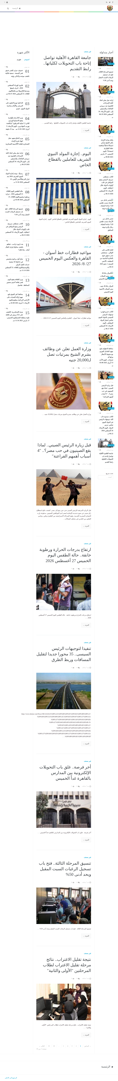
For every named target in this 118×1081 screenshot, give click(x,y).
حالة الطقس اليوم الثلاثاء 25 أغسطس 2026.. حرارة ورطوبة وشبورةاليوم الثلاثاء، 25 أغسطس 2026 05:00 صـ (17, 195)
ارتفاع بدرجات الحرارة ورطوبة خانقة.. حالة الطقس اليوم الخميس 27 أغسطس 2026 (65, 555)
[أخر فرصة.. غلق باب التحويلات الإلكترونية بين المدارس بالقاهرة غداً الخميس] (63, 809)
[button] (6, 2)
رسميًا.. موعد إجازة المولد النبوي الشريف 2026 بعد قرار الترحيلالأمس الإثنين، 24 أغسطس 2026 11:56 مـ (17, 177)
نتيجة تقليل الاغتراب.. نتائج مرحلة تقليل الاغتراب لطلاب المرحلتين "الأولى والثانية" (67, 965)
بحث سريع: (109, 473)
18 (54, 1046)
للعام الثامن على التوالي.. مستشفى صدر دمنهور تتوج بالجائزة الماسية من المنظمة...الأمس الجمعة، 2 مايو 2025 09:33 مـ (106, 258)
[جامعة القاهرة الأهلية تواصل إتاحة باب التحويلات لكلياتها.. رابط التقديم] (105, 443)
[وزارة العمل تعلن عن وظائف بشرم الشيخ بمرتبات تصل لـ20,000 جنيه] (63, 391)
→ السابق (87, 1046)
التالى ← (42, 1046)
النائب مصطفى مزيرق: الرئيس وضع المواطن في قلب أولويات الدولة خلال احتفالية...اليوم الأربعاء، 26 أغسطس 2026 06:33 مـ (106, 185)
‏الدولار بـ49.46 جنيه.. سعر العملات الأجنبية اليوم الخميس (106, 289)
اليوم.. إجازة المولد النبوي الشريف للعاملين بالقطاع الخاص (69, 159)
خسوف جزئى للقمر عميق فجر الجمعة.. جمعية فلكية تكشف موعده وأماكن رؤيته (17, 73)
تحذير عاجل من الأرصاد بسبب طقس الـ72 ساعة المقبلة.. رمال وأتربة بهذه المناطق (106, 224)
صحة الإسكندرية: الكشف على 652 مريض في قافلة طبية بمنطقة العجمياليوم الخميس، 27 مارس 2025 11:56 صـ (17, 316)
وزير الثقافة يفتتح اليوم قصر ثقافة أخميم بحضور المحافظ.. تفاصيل (18, 282)
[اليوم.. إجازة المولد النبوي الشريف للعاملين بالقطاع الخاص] (63, 196)
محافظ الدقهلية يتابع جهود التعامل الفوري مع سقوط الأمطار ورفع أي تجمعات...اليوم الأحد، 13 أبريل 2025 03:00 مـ (106, 357)
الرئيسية (15, 8)
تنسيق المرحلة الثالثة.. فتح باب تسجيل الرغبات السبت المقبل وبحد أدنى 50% (105, 76)
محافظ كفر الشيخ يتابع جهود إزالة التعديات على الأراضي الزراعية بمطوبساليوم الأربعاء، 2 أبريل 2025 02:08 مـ (18, 298)
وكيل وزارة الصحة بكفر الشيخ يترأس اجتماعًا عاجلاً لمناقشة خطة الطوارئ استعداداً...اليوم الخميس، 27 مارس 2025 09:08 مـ (106, 148)
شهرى (19, 59)
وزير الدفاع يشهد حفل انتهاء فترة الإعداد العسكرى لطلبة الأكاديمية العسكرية (17, 141)
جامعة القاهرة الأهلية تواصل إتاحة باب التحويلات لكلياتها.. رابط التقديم (106, 458)
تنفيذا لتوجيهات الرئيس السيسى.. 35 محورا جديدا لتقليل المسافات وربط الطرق (63, 654)
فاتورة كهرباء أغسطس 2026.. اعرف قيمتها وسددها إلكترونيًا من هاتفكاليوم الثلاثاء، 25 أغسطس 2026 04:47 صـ (17, 89)
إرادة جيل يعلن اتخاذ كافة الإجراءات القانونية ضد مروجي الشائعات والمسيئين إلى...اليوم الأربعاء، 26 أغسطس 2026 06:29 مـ (105, 108)
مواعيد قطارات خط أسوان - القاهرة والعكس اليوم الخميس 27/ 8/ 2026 (65, 258)
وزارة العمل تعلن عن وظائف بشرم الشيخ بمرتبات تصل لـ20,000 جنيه (67, 354)
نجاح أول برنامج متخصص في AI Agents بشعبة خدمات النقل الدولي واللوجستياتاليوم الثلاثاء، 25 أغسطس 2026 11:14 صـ (17, 264)
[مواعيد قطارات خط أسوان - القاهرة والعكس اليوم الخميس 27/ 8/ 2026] (63, 295)
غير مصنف (87, 51)
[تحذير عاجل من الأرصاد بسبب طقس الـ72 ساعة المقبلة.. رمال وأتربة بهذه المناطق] (105, 206)
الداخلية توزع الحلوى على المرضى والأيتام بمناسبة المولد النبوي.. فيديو (17, 106)
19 (49, 1046)
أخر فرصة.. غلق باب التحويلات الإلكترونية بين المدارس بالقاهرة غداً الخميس (65, 773)
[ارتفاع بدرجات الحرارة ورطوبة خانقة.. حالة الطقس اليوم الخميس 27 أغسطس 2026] (63, 592)
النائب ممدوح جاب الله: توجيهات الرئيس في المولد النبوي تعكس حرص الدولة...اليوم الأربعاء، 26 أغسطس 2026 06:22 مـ (106, 425)
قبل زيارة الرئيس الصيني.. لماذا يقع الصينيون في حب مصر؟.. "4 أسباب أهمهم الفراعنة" (107, 391)
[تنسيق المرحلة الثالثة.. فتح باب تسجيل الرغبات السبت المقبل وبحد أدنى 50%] (105, 61)
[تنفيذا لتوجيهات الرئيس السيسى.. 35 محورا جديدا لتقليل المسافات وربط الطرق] (63, 691)
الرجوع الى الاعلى (11, 1078)
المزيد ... (86, 130)
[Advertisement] (59, 29)
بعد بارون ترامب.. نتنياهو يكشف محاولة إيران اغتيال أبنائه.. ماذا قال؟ (17, 247)
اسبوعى (26, 59)
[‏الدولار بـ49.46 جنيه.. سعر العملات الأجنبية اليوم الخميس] (105, 276)
